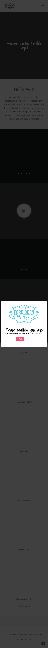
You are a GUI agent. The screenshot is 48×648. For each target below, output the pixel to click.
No (28, 339)
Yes (20, 339)
